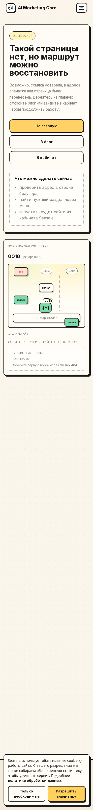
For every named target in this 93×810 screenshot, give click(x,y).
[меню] (81, 8)
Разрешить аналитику (66, 793)
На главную (46, 126)
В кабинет (46, 157)
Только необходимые (26, 793)
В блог (46, 141)
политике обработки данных (34, 780)
